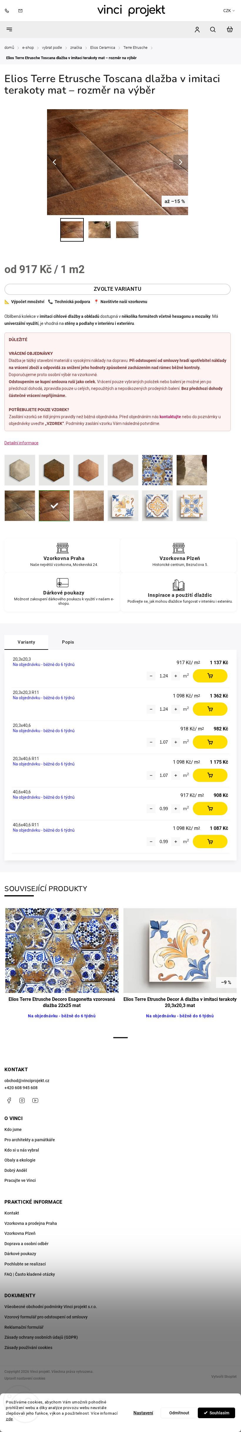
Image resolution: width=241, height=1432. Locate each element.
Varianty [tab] (26, 642)
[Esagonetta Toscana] (88, 470)
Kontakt (11, 1213)
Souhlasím (219, 1413)
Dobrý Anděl (15, 1170)
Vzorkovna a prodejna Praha (30, 1223)
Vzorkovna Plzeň (20, 1233)
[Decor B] (157, 506)
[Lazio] (191, 470)
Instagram (22, 1100)
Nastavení (143, 1413)
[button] (13, 1417)
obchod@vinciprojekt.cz (26, 1080)
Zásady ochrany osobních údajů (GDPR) (41, 1337)
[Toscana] (54, 506)
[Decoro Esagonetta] (157, 470)
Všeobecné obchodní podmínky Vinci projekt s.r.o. (50, 1306)
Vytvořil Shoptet (224, 1377)
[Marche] (19, 506)
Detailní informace (21, 443)
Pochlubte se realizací (25, 1264)
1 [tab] (120, 1037)
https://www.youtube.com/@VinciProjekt (35, 1100)
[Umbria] (88, 506)
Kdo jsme (13, 1129)
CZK (227, 11)
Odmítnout (179, 1413)
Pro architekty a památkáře (29, 1139)
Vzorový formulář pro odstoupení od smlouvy (46, 1317)
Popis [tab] (68, 642)
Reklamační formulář (23, 1327)
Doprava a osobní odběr (26, 1243)
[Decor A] (123, 506)
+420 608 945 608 (21, 1087)
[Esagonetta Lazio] (19, 470)
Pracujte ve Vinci (20, 1180)
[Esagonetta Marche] (54, 470)
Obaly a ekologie (20, 1160)
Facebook (8, 1100)
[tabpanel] (62, 970)
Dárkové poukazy (20, 1253)
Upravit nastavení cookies (24, 1378)
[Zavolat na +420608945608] (8, 10)
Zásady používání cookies (28, 1347)
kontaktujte (170, 416)
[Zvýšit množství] (175, 676)
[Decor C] (191, 506)
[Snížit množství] (151, 676)
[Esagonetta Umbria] (123, 470)
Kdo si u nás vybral (21, 1150)
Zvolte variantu (118, 289)
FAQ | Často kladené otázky (29, 1274)
